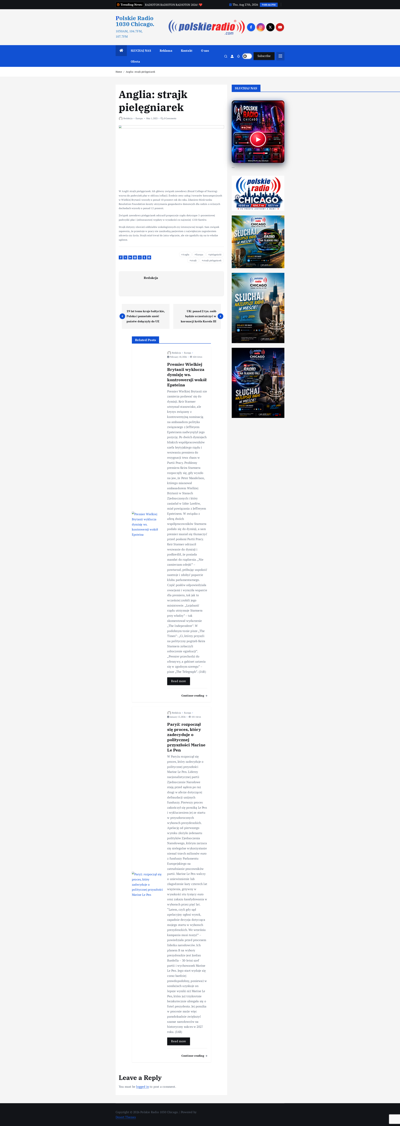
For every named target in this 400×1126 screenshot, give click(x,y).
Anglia (186, 254)
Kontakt (186, 50)
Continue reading (193, 695)
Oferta (135, 61)
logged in (142, 1087)
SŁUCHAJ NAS (141, 50)
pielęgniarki (215, 254)
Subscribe (264, 56)
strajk (194, 260)
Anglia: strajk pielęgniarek (140, 71)
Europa (139, 118)
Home (119, 71)
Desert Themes (126, 1117)
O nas (205, 50)
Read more (178, 681)
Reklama (166, 50)
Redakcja (127, 118)
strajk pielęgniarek (212, 260)
